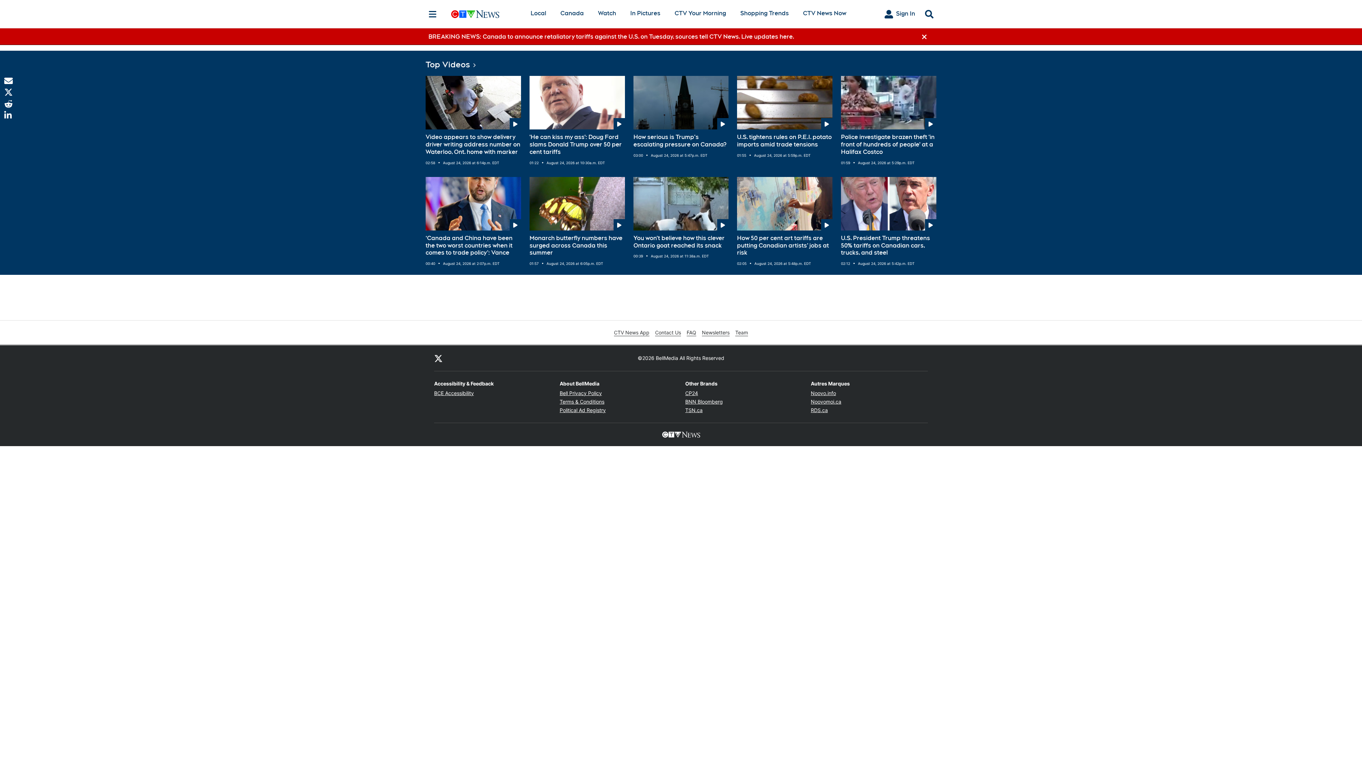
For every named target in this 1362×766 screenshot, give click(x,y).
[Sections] (433, 14)
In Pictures (645, 13)
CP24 (691, 393)
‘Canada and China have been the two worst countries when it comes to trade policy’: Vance (469, 245)
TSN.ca (694, 410)
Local (538, 13)
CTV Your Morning (700, 13)
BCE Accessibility (454, 393)
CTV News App (631, 332)
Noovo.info (823, 393)
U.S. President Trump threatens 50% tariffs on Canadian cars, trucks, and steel (885, 245)
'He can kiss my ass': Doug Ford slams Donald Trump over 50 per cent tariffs (576, 144)
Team (741, 332)
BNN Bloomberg (704, 402)
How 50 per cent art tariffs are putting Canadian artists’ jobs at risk (783, 245)
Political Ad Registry (583, 410)
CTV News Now (824, 13)
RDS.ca (819, 410)
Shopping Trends (764, 13)
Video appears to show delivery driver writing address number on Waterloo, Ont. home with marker (473, 144)
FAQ (691, 332)
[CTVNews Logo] (485, 14)
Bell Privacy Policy (581, 393)
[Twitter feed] (438, 358)
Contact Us (668, 332)
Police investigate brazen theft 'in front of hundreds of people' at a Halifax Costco (888, 144)
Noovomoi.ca (826, 402)
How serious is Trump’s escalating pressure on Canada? (679, 141)
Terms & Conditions (582, 402)
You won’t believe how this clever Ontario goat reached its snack (679, 242)
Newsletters (716, 332)
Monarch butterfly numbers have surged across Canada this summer (576, 245)
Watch (607, 13)
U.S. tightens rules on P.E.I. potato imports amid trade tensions (784, 141)
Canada (572, 13)
